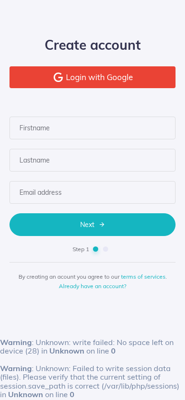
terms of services (143, 276)
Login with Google (98, 77)
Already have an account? (92, 286)
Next (88, 224)
